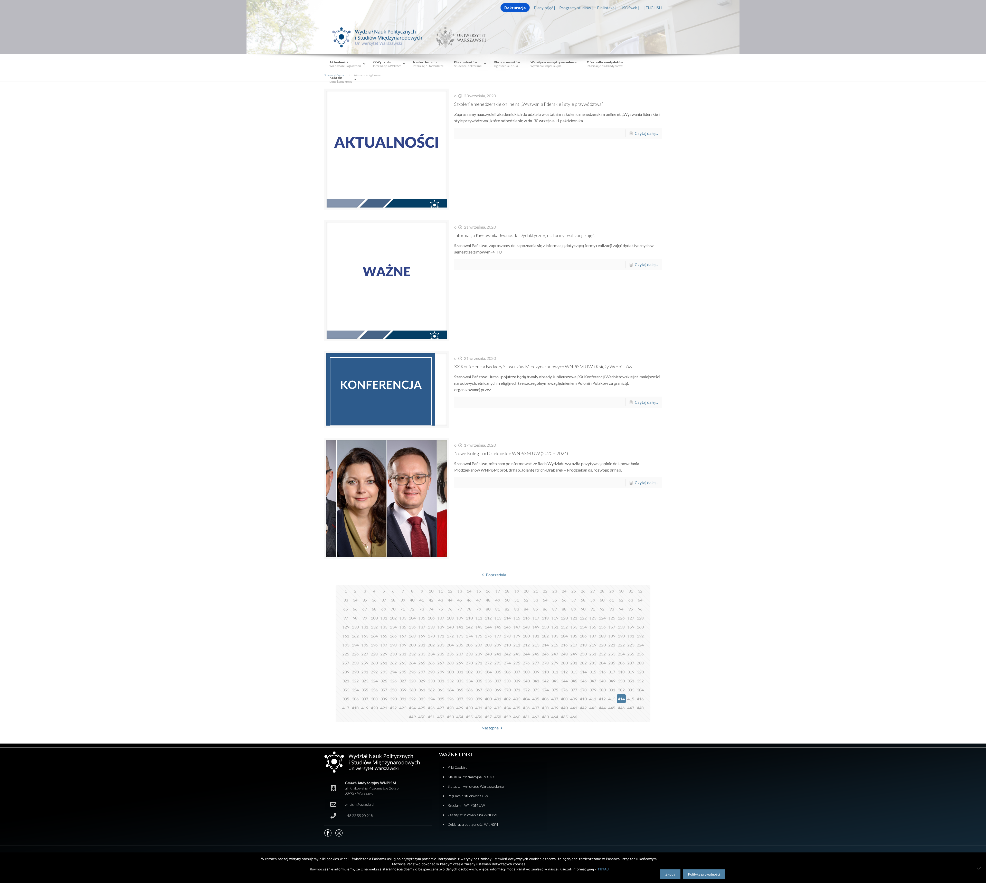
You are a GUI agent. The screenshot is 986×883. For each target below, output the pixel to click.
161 (345, 635)
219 (592, 644)
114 (507, 617)
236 (450, 653)
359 (402, 689)
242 (507, 653)
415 (630, 698)
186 (583, 635)
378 (583, 689)
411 (592, 698)
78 (469, 608)
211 (516, 644)
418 (355, 707)
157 (611, 626)
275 (516, 662)
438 (545, 707)
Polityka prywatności (704, 874)
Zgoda (670, 874)
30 (621, 590)
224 (640, 644)
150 (545, 626)
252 (602, 653)
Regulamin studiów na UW (468, 796)
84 (526, 608)
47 (478, 599)
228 (374, 653)
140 (450, 626)
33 (345, 599)
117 (535, 617)
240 (488, 653)
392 (412, 698)
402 (507, 698)
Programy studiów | (576, 7)
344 (564, 680)
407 (554, 698)
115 (516, 617)
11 (440, 590)
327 (402, 680)
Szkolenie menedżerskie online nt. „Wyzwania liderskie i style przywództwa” (528, 104)
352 (640, 680)
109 (459, 617)
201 (421, 644)
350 (621, 680)
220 (602, 644)
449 (412, 716)
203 (440, 644)
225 (345, 653)
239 (478, 653)
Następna (490, 727)
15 (478, 590)
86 (545, 608)
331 (440, 680)
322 (355, 680)
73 (421, 608)
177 (497, 635)
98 (355, 617)
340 (526, 680)
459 (507, 716)
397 (459, 698)
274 (507, 662)
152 (564, 626)
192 (640, 635)
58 (583, 599)
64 (640, 599)
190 (621, 635)
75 (440, 608)
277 (535, 662)
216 (564, 644)
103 (402, 617)
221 (611, 644)
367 (478, 689)
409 (573, 698)
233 (421, 653)
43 (440, 599)
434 (507, 707)
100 (374, 617)
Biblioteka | (607, 7)
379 (592, 689)
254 (621, 653)
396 (450, 698)
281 (573, 662)
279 (554, 662)
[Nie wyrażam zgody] (979, 867)
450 (421, 716)
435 (516, 707)
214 (545, 644)
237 (459, 653)
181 (535, 635)
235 (440, 653)
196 (374, 644)
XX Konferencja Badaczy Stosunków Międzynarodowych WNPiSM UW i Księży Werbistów (543, 366)
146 (507, 626)
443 (592, 707)
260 (374, 662)
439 (554, 707)
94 (621, 608)
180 (526, 635)
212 (526, 644)
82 (507, 608)
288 (640, 662)
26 (583, 590)
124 (602, 617)
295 (402, 671)
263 (402, 662)
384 (640, 689)
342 (545, 680)
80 (488, 608)
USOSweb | (630, 7)
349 (611, 680)
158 (621, 626)
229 (383, 653)
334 (469, 680)
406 (545, 698)
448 (640, 707)
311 (554, 671)
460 (516, 716)
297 (421, 671)
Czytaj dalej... (646, 133)
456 (478, 716)
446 (621, 707)
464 (554, 716)
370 (507, 689)
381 (611, 689)
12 (450, 590)
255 (630, 653)
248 (564, 653)
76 (450, 608)
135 (402, 626)
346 (583, 680)
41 (421, 599)
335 (478, 680)
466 (573, 716)
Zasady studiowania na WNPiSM (473, 815)
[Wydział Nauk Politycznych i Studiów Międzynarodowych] (382, 37)
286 (621, 662)
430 (469, 707)
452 (440, 716)
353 (345, 689)
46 (469, 599)
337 (497, 680)
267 (440, 662)
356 (374, 689)
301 (459, 671)
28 (602, 590)
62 (621, 599)
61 (611, 599)
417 (345, 707)
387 (364, 698)
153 (573, 626)
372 (526, 689)
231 (402, 653)
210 (507, 644)
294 (393, 671)
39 (402, 599)
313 (573, 671)
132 (374, 626)
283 (592, 662)
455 (469, 716)
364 (450, 689)
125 (611, 617)
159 (630, 626)
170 (431, 635)
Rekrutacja (515, 7)
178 (507, 635)
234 (431, 653)
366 (469, 689)
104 (412, 617)
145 (497, 626)
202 (431, 644)
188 (602, 635)
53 (535, 599)
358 (393, 689)
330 (431, 680)
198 (393, 644)
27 (592, 590)
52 (526, 599)
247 (554, 653)
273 (497, 662)
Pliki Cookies (457, 767)
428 (450, 707)
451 (431, 716)
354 (355, 689)
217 (573, 644)
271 (478, 662)
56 (564, 599)
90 (583, 608)
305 (497, 671)
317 (611, 671)
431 (478, 707)
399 (478, 698)
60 (602, 599)
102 (393, 617)
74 (431, 608)
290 (355, 671)
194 (355, 644)
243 (516, 653)
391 (402, 698)
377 (573, 689)
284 (602, 662)
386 (355, 698)
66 (355, 608)
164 (374, 635)
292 (374, 671)
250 (583, 653)
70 (393, 608)
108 (450, 617)
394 (431, 698)
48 (488, 599)
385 (345, 698)
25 (573, 590)
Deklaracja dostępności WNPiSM (473, 824)
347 (592, 680)
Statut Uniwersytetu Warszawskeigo (476, 786)
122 (583, 617)
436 (526, 707)
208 (488, 644)
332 (450, 680)
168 (412, 635)
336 (488, 680)
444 (602, 707)
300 (450, 671)
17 (497, 590)
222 (621, 644)
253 (611, 653)
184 (564, 635)
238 (469, 653)
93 (611, 608)
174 (469, 635)
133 (383, 626)
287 (630, 662)
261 (383, 662)
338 (507, 680)
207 (478, 644)
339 (516, 680)
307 (516, 671)
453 (450, 716)
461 (526, 716)
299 (440, 671)
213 (535, 644)
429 (459, 707)
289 (345, 671)
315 (592, 671)
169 (421, 635)
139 (440, 626)
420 (374, 707)
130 (355, 626)
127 (630, 617)
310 (545, 671)
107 (440, 617)
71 (402, 608)
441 (573, 707)
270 (469, 662)
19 (516, 590)
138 (431, 626)
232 (412, 653)
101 (383, 617)
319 (630, 671)
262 (393, 662)
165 (383, 635)
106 (431, 617)
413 (611, 698)
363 (440, 689)
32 (640, 590)
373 (535, 689)
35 (364, 599)
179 (516, 635)
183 (554, 635)
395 (440, 698)
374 (545, 689)
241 (497, 653)
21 (535, 590)
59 (592, 599)
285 (611, 662)
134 (393, 626)
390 (393, 698)
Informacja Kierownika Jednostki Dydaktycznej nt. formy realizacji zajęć (524, 235)
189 (611, 635)
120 (564, 617)
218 (583, 644)
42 (431, 599)
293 (383, 671)
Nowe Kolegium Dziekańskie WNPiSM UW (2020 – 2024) (511, 453)
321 (345, 680)
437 (535, 707)
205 (459, 644)
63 (630, 599)
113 (497, 617)
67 (364, 608)
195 (364, 644)
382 (621, 689)
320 (640, 671)
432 (488, 707)
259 (364, 662)
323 (364, 680)
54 (545, 599)
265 (421, 662)
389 (383, 698)
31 (630, 590)
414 (621, 698)
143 (478, 626)
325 (383, 680)
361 (421, 689)
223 (630, 644)
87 (554, 608)
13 (459, 590)
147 (516, 626)
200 (412, 644)
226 (355, 653)
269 (459, 662)
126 (621, 617)
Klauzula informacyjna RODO (471, 777)
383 (630, 689)
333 (459, 680)
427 (440, 707)
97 (345, 617)
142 (469, 626)
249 (573, 653)
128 (640, 617)
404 (526, 698)
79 (478, 608)
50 (507, 599)
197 (383, 644)
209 (497, 644)
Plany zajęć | (544, 7)
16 (488, 590)
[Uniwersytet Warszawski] (459, 37)
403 (516, 698)
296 (412, 671)
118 (545, 617)
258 (355, 662)
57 (573, 599)
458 (497, 716)
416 (640, 698)
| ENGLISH (652, 7)
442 (583, 707)
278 (545, 662)
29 (611, 590)
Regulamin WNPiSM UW (466, 805)
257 (345, 662)
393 (421, 698)
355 (364, 689)
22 (545, 590)
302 (469, 671)
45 (459, 599)
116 (526, 617)
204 (450, 644)
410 (583, 698)
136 (412, 626)
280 (564, 662)
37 (383, 599)
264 (412, 662)
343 (554, 680)
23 (554, 590)
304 (488, 671)
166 (393, 635)
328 (412, 680)
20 (526, 590)
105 (421, 617)
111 (478, 617)
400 (488, 698)
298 (431, 671)
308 (526, 671)
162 (355, 635)
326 (393, 680)
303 (478, 671)
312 (564, 671)
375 (554, 689)
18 (507, 590)
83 (516, 608)
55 (554, 599)
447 (630, 707)
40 (412, 599)
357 (383, 689)
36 (374, 599)
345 (573, 680)
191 (630, 635)
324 (374, 680)
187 (592, 635)
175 (478, 635)
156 (602, 626)
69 (383, 608)
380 (602, 689)
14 (469, 590)
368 (488, 689)
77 (459, 608)
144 (488, 626)
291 (364, 671)
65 (345, 608)
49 (497, 599)
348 (602, 680)
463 (545, 716)
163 (364, 635)
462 (535, 716)
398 (469, 698)
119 (554, 617)
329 (421, 680)
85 (535, 608)
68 (374, 608)
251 (592, 653)
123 (592, 617)
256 (640, 653)
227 (364, 653)
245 (535, 653)
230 (393, 653)
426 (431, 707)
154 (583, 626)
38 (393, 599)
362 (431, 689)
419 (364, 707)
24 (564, 590)
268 (450, 662)
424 (412, 707)
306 (507, 671)
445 (611, 707)
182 (545, 635)
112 (488, 617)
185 (573, 635)
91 (592, 608)
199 (402, 644)
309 (535, 671)
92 (602, 608)
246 (545, 653)
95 (630, 608)
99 (364, 617)
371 (516, 689)
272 (488, 662)
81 (497, 608)
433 (497, 707)
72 (412, 608)
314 (583, 671)
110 (469, 617)
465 (564, 716)
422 (393, 707)
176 (488, 635)
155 (592, 626)
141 (459, 626)
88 (564, 608)
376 (564, 689)
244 (526, 653)
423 (402, 707)
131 (364, 626)
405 (535, 698)
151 (554, 626)
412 (602, 698)
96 (640, 608)
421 (383, 707)
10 (431, 590)
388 (374, 698)
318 (621, 671)
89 (573, 608)
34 (355, 599)
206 (469, 644)
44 (450, 599)
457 (488, 716)
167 (402, 635)
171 (440, 635)
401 (497, 698)
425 (421, 707)
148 (526, 626)
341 (535, 680)
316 (602, 671)
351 (630, 680)
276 (526, 662)
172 (450, 635)
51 (516, 599)
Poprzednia (496, 574)
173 (459, 635)
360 (412, 689)
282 (583, 662)
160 (640, 626)
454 (459, 716)
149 (535, 626)
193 (345, 644)
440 (564, 707)
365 (459, 689)
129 (345, 626)
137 (421, 626)
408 (564, 698)
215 (554, 644)
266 (431, 662)
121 (573, 617)
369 (497, 689)
